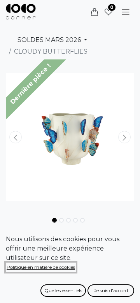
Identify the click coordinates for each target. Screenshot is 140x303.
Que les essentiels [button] (63, 290)
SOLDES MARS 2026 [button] (50, 40)
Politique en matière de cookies (41, 267)
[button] (15, 137)
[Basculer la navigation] (125, 12)
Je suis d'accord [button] (111, 290)
